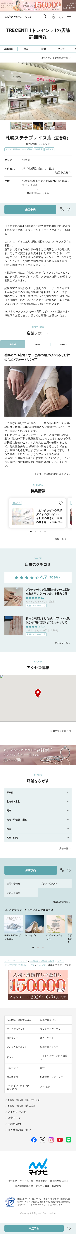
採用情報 (56, 1185)
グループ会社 (42, 1185)
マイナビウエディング (15, 961)
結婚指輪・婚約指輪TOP (42, 961)
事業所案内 (41, 1180)
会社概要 (12, 1180)
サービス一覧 (26, 1180)
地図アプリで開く (59, 731)
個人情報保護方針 (24, 1185)
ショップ (41, 965)
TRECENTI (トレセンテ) (21, 965)
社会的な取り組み (59, 1180)
